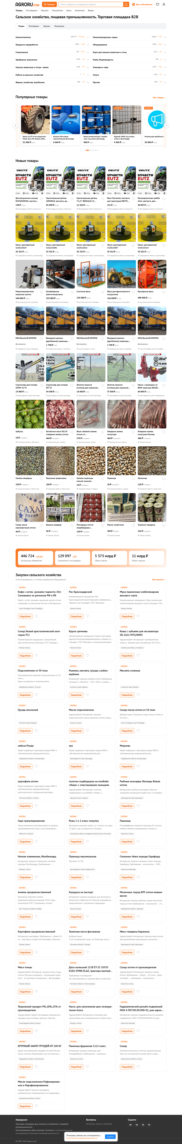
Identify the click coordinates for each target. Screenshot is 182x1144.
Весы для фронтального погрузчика (118, 293)
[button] (126, 4)
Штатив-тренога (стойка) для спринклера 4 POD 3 (119, 386)
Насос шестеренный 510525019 (25, 246)
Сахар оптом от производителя (138, 967)
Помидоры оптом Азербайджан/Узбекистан (85, 526)
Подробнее (25, 616)
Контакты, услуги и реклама (99, 1123)
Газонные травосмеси (56, 478)
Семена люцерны (24, 478)
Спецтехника (22, 52)
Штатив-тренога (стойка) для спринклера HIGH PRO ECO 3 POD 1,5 (88, 386)
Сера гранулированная (31, 821)
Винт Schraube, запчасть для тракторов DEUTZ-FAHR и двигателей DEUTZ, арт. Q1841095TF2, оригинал (118, 199)
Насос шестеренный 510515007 (116, 246)
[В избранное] (41, 199)
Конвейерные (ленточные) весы (54, 293)
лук (71, 745)
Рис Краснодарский (80, 592)
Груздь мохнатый (28, 710)
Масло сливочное (115, 524)
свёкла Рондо (26, 745)
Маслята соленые (130, 670)
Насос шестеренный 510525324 (147, 246)
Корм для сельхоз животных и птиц (110, 52)
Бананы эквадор (54, 524)
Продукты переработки (27, 44)
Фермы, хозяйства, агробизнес (30, 82)
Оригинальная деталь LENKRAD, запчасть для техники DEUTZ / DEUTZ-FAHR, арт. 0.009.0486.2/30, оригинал (57, 199)
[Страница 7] (97, 150)
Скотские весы (83, 291)
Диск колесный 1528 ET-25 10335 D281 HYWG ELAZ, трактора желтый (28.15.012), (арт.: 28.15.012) (89, 971)
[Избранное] (157, 4)
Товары (19, 10)
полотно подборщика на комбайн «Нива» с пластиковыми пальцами (89, 783)
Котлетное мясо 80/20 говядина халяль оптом (57, 433)
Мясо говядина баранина (134, 931)
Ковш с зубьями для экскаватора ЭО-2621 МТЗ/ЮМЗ (139, 633)
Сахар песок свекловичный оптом (26, 526)
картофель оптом (28, 781)
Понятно (110, 1136)
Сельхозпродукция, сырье (105, 37)
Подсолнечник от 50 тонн (33, 670)
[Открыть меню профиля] (163, 4)
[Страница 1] (84, 150)
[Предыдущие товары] (15, 125)
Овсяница (142, 478)
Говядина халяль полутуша (115, 433)
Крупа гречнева (78, 631)
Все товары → (159, 97)
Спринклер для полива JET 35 (57, 386)
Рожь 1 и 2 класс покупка (84, 821)
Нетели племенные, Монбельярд (37, 856)
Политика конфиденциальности (44, 1133)
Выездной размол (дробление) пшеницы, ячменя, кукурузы (57, 339)
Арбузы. (19, 431)
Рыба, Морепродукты (103, 59)
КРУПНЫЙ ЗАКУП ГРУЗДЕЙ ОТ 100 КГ (39, 1046)
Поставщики (31, 10)
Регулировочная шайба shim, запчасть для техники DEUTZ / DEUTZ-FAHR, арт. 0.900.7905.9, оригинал (149, 199)
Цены (68, 10)
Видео (91, 10)
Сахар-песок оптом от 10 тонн (137, 710)
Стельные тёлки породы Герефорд (140, 856)
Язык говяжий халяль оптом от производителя (87, 433)
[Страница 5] (93, 150)
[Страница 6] (95, 150)
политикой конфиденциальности (81, 1138)
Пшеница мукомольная (82, 856)
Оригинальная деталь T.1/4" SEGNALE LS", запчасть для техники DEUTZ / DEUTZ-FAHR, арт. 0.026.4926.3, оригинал (87, 199)
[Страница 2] (87, 150)
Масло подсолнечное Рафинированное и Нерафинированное (39, 1083)
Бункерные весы (145, 291)
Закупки (44, 10)
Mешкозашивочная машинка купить (25, 293)
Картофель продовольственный (36, 931)
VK (130, 1125)
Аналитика (80, 10)
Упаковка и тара (100, 67)
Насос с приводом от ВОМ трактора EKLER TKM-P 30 (148, 386)
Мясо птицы (25, 967)
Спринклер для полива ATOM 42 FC (26, 386)
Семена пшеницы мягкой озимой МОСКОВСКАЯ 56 (85, 480)
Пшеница (111, 478)
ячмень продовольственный (34, 892)
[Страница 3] (90, 150)
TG (143, 1125)
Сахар (123, 1046)
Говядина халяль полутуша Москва (146, 433)
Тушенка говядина (146, 524)
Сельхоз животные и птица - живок (32, 67)
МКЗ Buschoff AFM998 (26, 338)
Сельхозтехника (23, 37)
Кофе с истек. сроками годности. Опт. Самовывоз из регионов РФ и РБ (39, 593)
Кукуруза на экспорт (81, 892)
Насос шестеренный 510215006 (55, 246)
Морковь (125, 745)
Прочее (96, 82)
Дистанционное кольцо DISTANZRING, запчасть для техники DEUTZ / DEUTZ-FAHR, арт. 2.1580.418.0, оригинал (27, 199)
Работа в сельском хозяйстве (29, 75)
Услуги (96, 75)
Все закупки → (159, 579)
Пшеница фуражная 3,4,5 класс (87, 1046)
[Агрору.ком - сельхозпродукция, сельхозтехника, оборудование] (27, 4)
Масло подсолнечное (81, 710)
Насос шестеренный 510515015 (86, 246)
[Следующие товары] (166, 125)
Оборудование (100, 44)
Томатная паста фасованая (84, 931)
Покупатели (57, 10)
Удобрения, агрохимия (26, 59)
